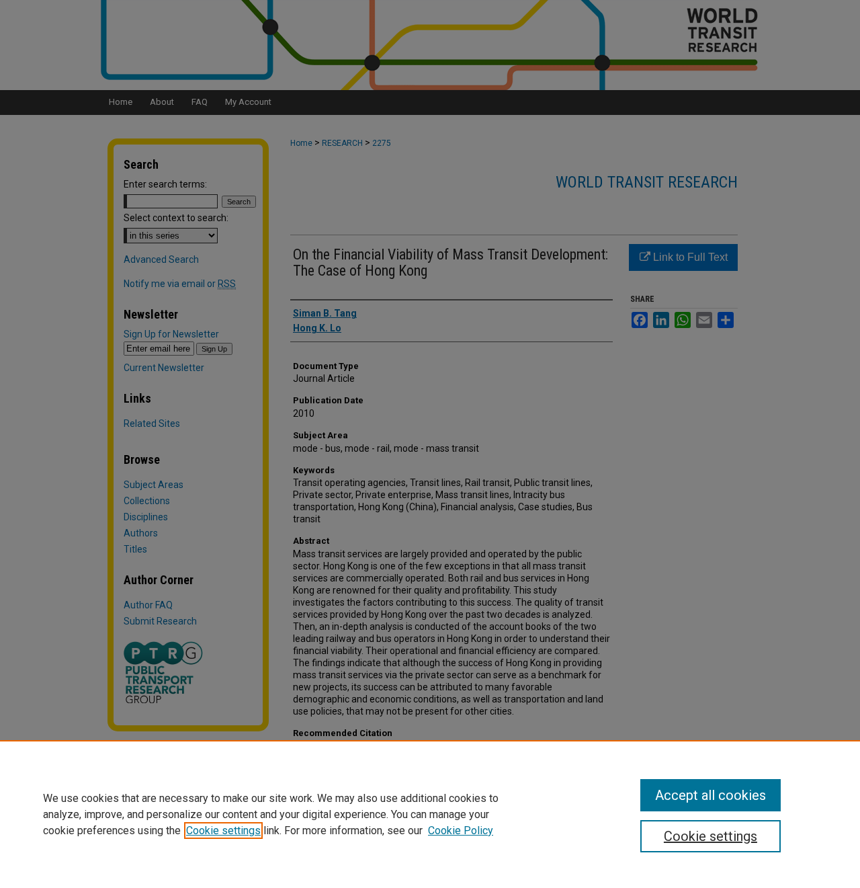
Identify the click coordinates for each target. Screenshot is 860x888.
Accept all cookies (710, 795)
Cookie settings (223, 830)
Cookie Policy (460, 830)
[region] (430, 814)
